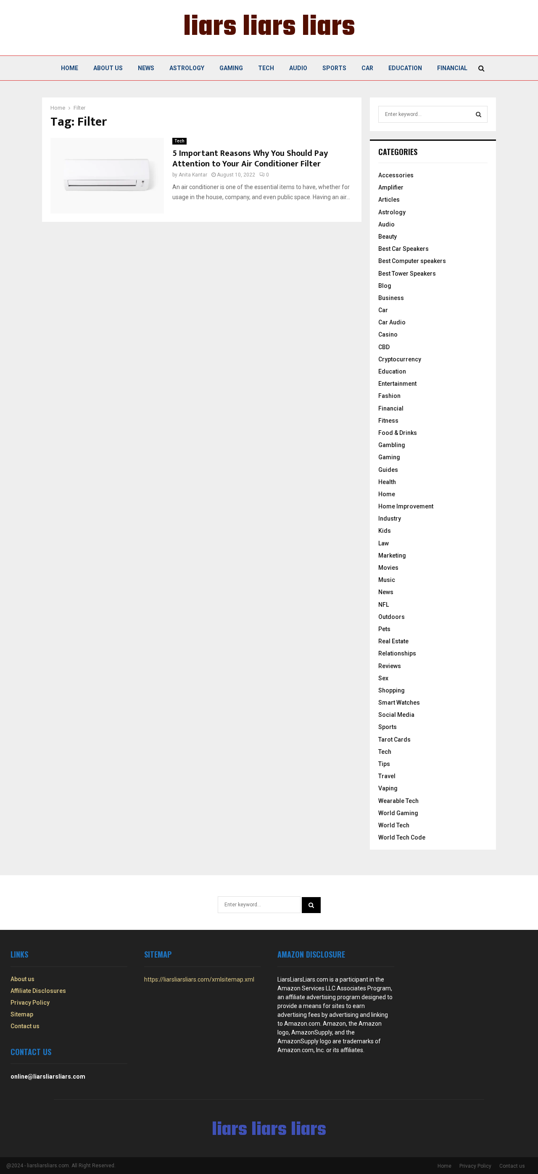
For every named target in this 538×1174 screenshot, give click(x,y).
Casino (388, 334)
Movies (388, 567)
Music (386, 579)
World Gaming (398, 813)
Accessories (396, 175)
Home (69, 68)
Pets (384, 629)
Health (387, 482)
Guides (388, 469)
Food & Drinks (397, 432)
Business (391, 298)
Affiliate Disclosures (38, 990)
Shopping (391, 690)
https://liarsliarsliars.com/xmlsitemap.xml (199, 979)
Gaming (231, 68)
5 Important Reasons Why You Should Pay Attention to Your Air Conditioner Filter (250, 158)
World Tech (393, 825)
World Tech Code (401, 837)
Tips (384, 764)
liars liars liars (269, 28)
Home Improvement (405, 506)
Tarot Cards (394, 739)
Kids (384, 530)
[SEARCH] (478, 114)
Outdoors (391, 616)
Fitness (388, 420)
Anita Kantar (193, 175)
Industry (389, 518)
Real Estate (393, 641)
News (146, 68)
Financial (452, 68)
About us (108, 68)
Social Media (396, 714)
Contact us (25, 1026)
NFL (383, 604)
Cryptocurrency (399, 359)
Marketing (392, 555)
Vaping (388, 788)
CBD (384, 347)
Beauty (387, 236)
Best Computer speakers (412, 261)
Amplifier (391, 187)
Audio (298, 68)
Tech (266, 68)
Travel (387, 776)
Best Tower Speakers (407, 273)
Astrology (186, 68)
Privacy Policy (30, 1002)
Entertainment (397, 383)
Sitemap (22, 1014)
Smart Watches (399, 702)
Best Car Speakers (403, 248)
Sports (334, 68)
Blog (384, 285)
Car (367, 68)
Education (405, 68)
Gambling (391, 445)
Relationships (397, 653)
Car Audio (392, 322)
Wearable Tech (398, 801)
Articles (389, 199)
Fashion (389, 395)
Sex (383, 678)
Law (383, 543)
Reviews (389, 666)
